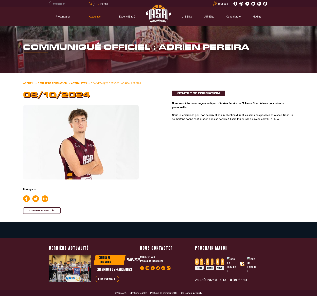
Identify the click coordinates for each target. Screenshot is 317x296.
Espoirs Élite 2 (127, 16)
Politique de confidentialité (163, 293)
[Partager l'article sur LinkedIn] (45, 198)
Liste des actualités (42, 210)
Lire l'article (107, 279)
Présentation (63, 16)
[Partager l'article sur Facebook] (26, 198)
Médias (257, 16)
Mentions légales (138, 293)
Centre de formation (52, 83)
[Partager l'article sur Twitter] (35, 198)
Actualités (95, 16)
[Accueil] (158, 16)
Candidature (233, 16)
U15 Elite (209, 16)
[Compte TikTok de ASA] (265, 4)
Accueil (28, 83)
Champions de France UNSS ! (115, 270)
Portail (104, 3)
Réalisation (186, 293)
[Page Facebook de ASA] (235, 4)
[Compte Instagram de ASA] (241, 4)
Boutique (222, 3)
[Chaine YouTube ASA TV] (247, 4)
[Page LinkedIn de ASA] (259, 4)
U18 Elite (187, 16)
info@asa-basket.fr (151, 260)
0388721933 (147, 256)
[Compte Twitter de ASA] (253, 4)
